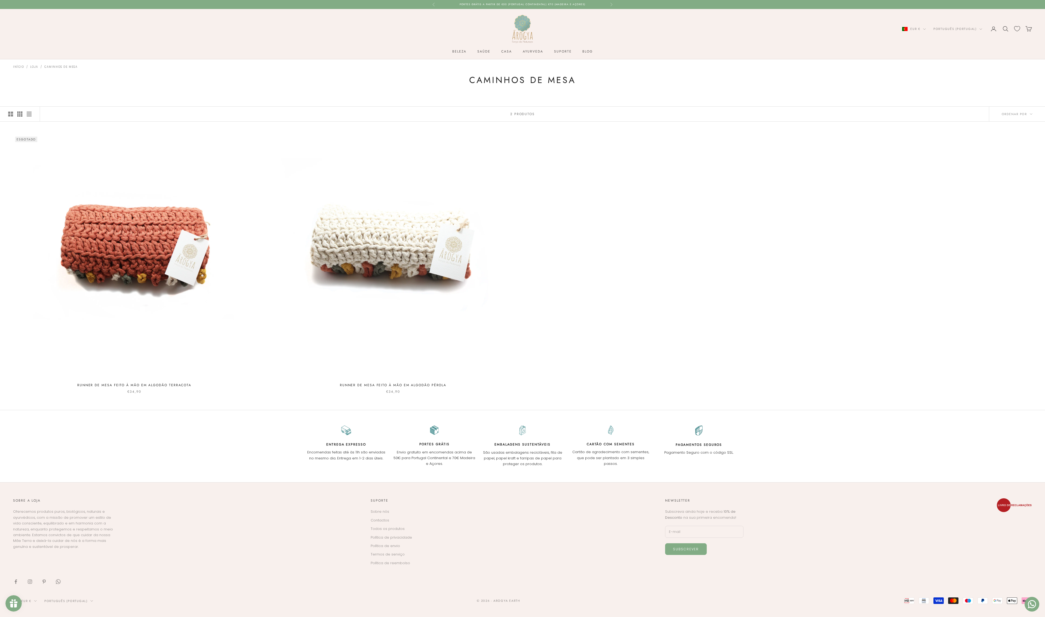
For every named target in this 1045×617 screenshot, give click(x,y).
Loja (34, 67)
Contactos (380, 520)
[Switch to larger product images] (10, 114)
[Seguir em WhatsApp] (58, 581)
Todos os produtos (388, 528)
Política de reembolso (390, 563)
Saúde (483, 51)
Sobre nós (380, 511)
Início (18, 67)
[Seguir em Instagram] (30, 581)
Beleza (459, 51)
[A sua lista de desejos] (1017, 29)
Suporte (562, 51)
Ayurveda (533, 51)
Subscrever (686, 549)
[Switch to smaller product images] (19, 114)
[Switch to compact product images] (29, 114)
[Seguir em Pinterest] (44, 581)
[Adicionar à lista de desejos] (249, 141)
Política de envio (385, 545)
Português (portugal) (955, 29)
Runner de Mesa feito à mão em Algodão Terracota (134, 385)
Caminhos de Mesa (61, 67)
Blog (587, 51)
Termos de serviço (388, 554)
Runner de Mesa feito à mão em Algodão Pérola (393, 385)
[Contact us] (1032, 604)
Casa (506, 51)
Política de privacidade (391, 537)
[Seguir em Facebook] (16, 581)
